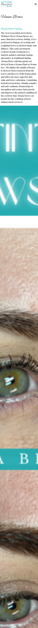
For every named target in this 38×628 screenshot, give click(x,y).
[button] (35, 4)
